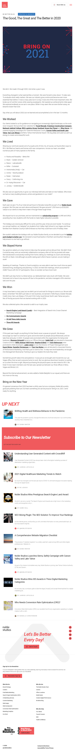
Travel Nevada (41, 126)
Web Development (7, 706)
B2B (37, 717)
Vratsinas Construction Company (59, 126)
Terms (47, 748)
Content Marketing (8, 700)
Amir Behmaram (56, 343)
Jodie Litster (29, 345)
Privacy (51, 748)
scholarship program (50, 216)
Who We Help (40, 709)
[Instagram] (70, 627)
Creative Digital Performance (43, 698)
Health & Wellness (40, 719)
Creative (5, 689)
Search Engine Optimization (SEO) (11, 695)
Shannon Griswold (17, 340)
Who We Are (39, 684)
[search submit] (64, 12)
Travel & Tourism (40, 714)
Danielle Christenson (20, 347)
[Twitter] (70, 631)
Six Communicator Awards (16, 316)
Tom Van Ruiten (38, 347)
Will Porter (30, 343)
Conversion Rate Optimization (10, 708)
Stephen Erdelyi (40, 343)
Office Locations (40, 692)
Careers (38, 689)
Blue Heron (65, 128)
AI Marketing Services (8, 698)
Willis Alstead (20, 343)
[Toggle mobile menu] (70, 4)
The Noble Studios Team (42, 687)
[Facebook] (70, 638)
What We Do (6, 684)
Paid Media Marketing (8, 692)
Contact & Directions (43, 746)
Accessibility (41, 748)
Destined (41, 128)
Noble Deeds (66, 205)
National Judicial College (12, 128)
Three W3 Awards (12, 322)
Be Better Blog (40, 700)
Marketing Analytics (8, 711)
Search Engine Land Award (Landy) (19, 310)
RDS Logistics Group (29, 128)
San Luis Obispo (14, 133)
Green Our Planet (51, 128)
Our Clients (39, 711)
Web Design (6, 703)
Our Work (5, 714)
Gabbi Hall (49, 340)
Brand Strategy (7, 687)
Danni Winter (7, 347)
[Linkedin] (70, 634)
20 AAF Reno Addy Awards (16, 319)
